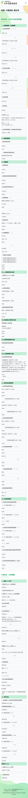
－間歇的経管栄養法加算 (8, 152)
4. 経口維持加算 (5, 611)
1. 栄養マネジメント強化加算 (8, 584)
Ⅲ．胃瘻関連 (5, 162)
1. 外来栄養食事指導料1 (7, 386)
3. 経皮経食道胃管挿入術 (7, 186)
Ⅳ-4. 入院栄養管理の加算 (8, 353)
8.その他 (4, 688)
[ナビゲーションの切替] (26, 2)
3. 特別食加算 (5, 97)
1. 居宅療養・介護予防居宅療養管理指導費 (12, 700)
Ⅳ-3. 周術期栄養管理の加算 (8, 339)
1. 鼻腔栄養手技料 (6, 141)
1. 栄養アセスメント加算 (7, 767)
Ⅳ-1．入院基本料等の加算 (8, 272)
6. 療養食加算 (5, 661)
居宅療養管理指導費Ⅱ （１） (9, 735)
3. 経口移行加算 (5, 603)
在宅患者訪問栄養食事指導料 (9, 527)
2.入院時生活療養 (6, 68)
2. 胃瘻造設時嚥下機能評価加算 (9, 176)
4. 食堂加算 (4, 105)
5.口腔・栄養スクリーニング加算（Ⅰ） (11, 630)
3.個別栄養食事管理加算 (7, 307)
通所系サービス (5, 763)
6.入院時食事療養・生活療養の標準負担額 (11, 129)
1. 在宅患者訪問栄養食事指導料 (9, 502)
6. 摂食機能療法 (5, 232)
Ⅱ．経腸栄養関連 (6, 138)
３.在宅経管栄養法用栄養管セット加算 (11, 560)
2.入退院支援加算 (6, 288)
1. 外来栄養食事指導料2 (7, 418)
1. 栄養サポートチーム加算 (8, 275)
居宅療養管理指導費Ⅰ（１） (8, 706)
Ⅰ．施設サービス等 (6, 581)
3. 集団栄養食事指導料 (7, 488)
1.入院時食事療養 (6, 28)
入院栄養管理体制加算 (7, 356)
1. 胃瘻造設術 (5, 165)
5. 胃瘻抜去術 (5, 219)
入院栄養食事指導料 (7, 468)
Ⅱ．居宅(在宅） (5, 696)
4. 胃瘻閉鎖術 (5, 197)
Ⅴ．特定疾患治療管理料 (7, 383)
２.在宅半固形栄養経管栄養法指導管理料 (11, 549)
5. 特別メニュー (5, 114)
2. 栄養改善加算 (5, 774)
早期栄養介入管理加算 (7, 323)
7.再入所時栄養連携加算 (7, 679)
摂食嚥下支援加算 (7, 255)
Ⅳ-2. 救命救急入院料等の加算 (9, 319)
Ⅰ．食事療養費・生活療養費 (8, 25)
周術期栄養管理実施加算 (7, 342)
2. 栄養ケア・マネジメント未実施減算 (11, 593)
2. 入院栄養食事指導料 (7, 446)
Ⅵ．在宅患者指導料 (6, 498)
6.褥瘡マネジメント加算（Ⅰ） (9, 646)
